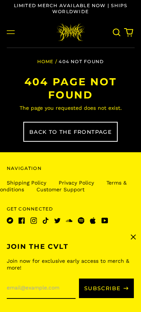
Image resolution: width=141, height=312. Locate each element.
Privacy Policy (76, 183)
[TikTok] (45, 220)
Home (45, 61)
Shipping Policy (26, 183)
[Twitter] (57, 220)
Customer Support (60, 189)
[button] (117, 32)
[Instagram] (33, 220)
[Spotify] (81, 220)
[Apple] (92, 220)
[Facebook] (21, 220)
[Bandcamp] (10, 220)
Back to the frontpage (70, 132)
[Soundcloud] (69, 220)
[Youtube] (105, 220)
